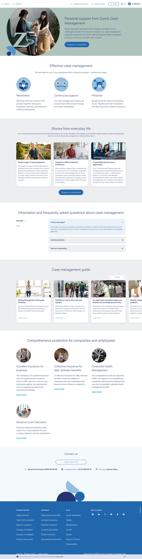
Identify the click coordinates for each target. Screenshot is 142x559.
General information (42, 469)
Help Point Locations (25, 520)
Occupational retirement (51, 539)
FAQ (18, 226)
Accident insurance (49, 520)
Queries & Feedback (25, 534)
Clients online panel (24, 539)
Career (69, 530)
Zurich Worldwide (73, 515)
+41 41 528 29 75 (84, 469)
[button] (5, 4)
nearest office (112, 469)
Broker (69, 534)
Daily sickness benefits (50, 515)
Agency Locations (23, 525)
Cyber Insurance (48, 534)
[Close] (124, 557)
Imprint (19, 554)
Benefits (19, 221)
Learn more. (59, 556)
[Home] (134, 4)
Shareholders (71, 525)
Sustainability (71, 544)
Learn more (21, 395)
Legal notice (43, 554)
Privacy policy (30, 554)
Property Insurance (49, 525)
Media (68, 520)
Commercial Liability (49, 530)
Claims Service (22, 515)
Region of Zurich (73, 539)
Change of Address (24, 530)
